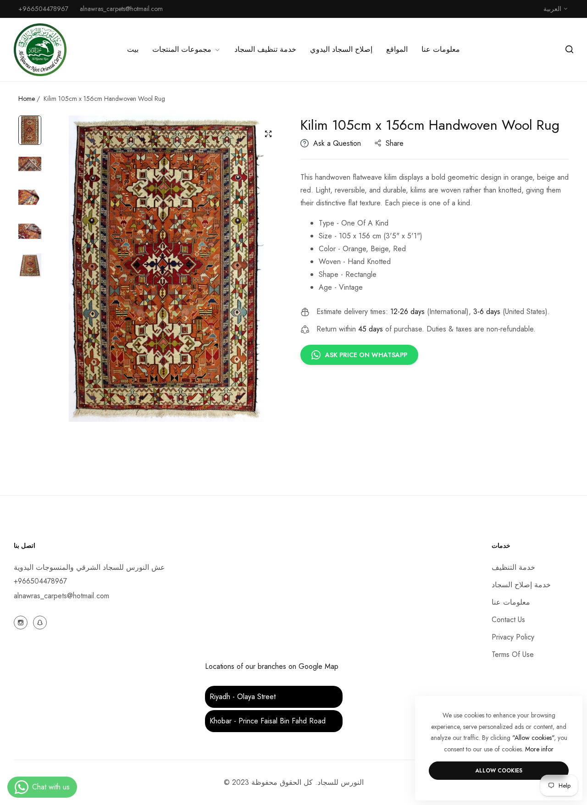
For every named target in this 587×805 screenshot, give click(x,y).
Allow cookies (498, 770)
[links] (22, 621)
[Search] (569, 49)
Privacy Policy (513, 637)
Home (26, 98)
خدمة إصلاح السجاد (521, 584)
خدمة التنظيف (513, 567)
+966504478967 (40, 581)
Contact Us (508, 619)
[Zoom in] (268, 133)
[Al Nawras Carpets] (40, 49)
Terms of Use (513, 654)
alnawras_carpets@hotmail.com (61, 595)
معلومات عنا (511, 602)
